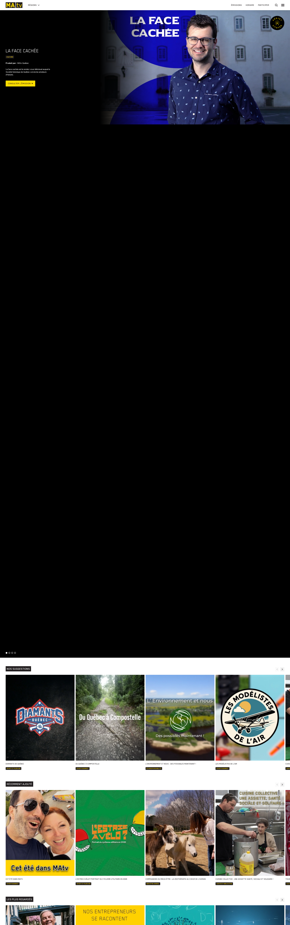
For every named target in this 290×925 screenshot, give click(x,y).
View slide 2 (9, 653)
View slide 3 (12, 653)
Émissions (236, 5)
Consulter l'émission (19, 83)
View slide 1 (6, 653)
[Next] (282, 669)
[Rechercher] (276, 5)
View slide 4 (15, 653)
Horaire (250, 5)
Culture (10, 57)
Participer (263, 5)
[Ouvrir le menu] (282, 5)
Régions (32, 5)
